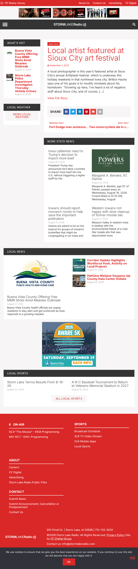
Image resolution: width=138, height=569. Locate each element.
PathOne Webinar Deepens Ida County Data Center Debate (108, 277)
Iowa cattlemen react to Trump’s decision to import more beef (65, 154)
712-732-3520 (104, 530)
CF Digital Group (61, 538)
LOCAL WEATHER (18, 107)
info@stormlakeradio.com (78, 544)
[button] (5, 24)
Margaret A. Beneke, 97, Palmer (109, 177)
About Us (84, 2)
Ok (69, 562)
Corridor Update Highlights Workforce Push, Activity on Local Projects (107, 263)
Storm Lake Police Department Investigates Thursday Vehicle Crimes (25, 83)
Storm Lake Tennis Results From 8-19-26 (35, 384)
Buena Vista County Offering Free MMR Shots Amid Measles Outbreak (26, 58)
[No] (132, 557)
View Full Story (57, 98)
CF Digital (130, 2)
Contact (16, 492)
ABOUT (14, 460)
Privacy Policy (116, 535)
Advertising (115, 2)
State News (53, 44)
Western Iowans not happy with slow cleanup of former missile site (110, 211)
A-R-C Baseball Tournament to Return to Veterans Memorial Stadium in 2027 (100, 384)
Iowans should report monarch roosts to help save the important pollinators (65, 213)
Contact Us (99, 2)
